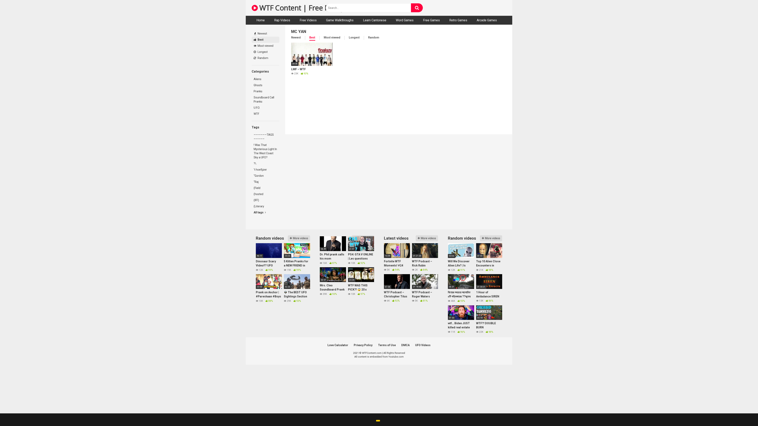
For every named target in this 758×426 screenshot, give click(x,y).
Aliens (257, 79)
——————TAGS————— (264, 136)
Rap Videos (282, 20)
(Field (257, 188)
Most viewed (265, 45)
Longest (262, 51)
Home (260, 20)
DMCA (405, 345)
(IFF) (256, 200)
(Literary (259, 206)
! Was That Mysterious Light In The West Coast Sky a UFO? (265, 151)
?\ (255, 163)
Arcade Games (487, 20)
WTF (256, 113)
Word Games (405, 20)
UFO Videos (423, 345)
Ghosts (258, 85)
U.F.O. (257, 107)
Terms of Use (387, 345)
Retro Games (458, 20)
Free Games (431, 20)
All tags (259, 212)
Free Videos (308, 20)
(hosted (258, 194)
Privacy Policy (363, 345)
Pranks (258, 91)
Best (260, 39)
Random (262, 58)
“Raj (256, 181)
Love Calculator (337, 345)
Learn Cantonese (374, 20)
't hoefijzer (260, 169)
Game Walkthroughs (340, 20)
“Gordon (259, 175)
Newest (262, 33)
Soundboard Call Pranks (264, 99)
